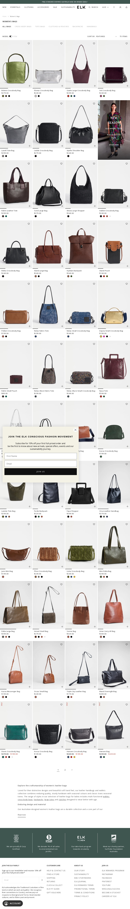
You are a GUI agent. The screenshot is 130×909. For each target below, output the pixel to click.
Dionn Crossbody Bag (11, 751)
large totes (49, 799)
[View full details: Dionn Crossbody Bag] (16, 725)
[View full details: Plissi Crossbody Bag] (49, 545)
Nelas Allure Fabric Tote (44, 391)
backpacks (38, 799)
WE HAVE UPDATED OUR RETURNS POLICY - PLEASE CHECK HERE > (65, 2)
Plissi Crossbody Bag (43, 571)
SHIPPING (51, 878)
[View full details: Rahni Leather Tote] (16, 184)
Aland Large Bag (41, 271)
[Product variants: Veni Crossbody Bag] (94, 446)
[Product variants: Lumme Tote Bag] (29, 506)
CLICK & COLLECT (54, 885)
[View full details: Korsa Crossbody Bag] (49, 725)
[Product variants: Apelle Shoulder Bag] (94, 145)
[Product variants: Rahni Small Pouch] (29, 386)
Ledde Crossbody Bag (43, 150)
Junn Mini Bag (7, 571)
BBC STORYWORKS (82, 878)
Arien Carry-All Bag (107, 631)
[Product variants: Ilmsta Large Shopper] (94, 206)
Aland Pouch (104, 271)
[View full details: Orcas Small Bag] (49, 665)
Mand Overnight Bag (108, 691)
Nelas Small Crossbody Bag (78, 331)
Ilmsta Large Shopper (76, 211)
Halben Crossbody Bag (109, 211)
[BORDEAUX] (68, 96)
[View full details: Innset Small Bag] (49, 605)
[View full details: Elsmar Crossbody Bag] (49, 64)
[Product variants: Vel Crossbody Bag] (127, 85)
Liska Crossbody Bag (75, 571)
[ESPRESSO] (6, 96)
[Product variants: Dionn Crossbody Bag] (29, 746)
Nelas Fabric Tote (41, 331)
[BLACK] (9, 96)
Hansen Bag (104, 751)
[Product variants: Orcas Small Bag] (62, 686)
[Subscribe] (42, 880)
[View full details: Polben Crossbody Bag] (16, 304)
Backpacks (78, 26)
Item (15, 36)
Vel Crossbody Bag (107, 90)
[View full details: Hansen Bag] (114, 725)
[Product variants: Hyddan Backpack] (94, 266)
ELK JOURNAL (80, 881)
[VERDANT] (6, 216)
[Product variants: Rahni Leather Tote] (29, 206)
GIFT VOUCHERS (54, 892)
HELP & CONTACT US (56, 870)
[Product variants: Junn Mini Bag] (29, 566)
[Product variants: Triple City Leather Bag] (94, 686)
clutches (62, 799)
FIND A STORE (53, 874)
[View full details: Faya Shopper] (81, 485)
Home (4, 16)
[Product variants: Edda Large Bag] (29, 626)
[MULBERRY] (101, 96)
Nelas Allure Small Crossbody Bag (81, 391)
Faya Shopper (72, 511)
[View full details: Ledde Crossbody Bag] (49, 124)
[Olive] (3, 637)
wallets (106, 796)
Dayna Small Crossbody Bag (111, 331)
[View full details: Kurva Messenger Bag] (16, 665)
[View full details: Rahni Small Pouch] (16, 365)
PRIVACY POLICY (81, 896)
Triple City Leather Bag (76, 691)
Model (5, 36)
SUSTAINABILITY (81, 874)
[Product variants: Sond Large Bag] (62, 206)
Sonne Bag (71, 631)
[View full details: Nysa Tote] (114, 365)
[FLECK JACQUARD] (36, 336)
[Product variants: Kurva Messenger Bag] (29, 686)
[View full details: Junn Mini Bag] (16, 545)
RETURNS (51, 881)
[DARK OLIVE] (104, 96)
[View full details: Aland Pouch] (114, 244)
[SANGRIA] (6, 757)
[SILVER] (36, 96)
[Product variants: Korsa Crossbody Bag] (62, 746)
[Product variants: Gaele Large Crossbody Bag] (94, 85)
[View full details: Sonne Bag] (81, 605)
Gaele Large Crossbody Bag (78, 90)
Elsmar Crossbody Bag (43, 90)
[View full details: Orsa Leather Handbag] (114, 485)
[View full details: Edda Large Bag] (16, 605)
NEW (4, 7)
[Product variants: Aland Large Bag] (62, 266)
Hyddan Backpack (74, 271)
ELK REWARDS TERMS (84, 885)
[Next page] (72, 770)
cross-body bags (25, 799)
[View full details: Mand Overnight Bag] (114, 665)
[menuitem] (4, 7)
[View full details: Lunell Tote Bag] (16, 124)
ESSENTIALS (15, 7)
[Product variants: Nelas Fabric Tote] (62, 326)
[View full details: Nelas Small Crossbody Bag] (81, 304)
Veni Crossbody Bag (75, 451)
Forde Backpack (40, 511)
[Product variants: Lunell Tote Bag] (29, 145)
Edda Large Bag (8, 631)
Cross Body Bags (23, 26)
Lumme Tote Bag (8, 511)
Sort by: (91, 36)
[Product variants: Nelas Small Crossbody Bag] (94, 326)
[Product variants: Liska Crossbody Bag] (94, 566)
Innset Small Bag (41, 631)
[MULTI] (36, 396)
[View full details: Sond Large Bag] (49, 184)
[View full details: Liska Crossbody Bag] (81, 545)
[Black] (36, 517)
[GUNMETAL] (3, 156)
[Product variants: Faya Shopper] (94, 506)
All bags (7, 26)
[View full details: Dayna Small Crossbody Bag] (114, 304)
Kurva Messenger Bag (11, 691)
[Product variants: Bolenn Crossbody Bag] (29, 85)
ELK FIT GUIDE (53, 889)
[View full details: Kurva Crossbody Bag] (114, 425)
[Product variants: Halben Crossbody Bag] (127, 206)
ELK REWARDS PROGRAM (113, 870)
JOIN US (40, 471)
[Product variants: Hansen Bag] (127, 746)
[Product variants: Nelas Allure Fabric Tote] (62, 386)
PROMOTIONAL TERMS (84, 889)
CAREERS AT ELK (109, 896)
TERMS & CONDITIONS (84, 892)
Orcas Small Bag (41, 691)
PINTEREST (107, 881)
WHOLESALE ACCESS (111, 889)
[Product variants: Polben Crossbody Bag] (29, 326)
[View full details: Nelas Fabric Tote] (49, 304)
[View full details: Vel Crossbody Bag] (114, 64)
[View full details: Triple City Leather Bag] (81, 665)
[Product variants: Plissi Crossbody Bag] (62, 566)
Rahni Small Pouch (9, 391)
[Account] (120, 7)
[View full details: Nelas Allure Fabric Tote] (49, 365)
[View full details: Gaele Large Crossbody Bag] (81, 64)
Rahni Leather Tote (10, 211)
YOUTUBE (106, 885)
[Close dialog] (75, 430)
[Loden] (104, 517)
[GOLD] (101, 336)
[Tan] (42, 517)
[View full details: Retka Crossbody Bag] (16, 244)
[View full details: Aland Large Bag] (49, 244)
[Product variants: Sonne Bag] (94, 626)
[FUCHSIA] (104, 336)
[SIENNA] (36, 276)
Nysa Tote (103, 391)
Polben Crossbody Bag (11, 331)
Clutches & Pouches (59, 26)
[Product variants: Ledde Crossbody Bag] (62, 145)
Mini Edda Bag (105, 571)
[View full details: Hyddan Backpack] (81, 244)
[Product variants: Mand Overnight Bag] (127, 686)
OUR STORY (79, 870)
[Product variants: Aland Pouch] (127, 266)
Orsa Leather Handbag (109, 511)
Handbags (92, 26)
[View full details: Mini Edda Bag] (114, 545)
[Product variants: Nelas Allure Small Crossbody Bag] (94, 386)
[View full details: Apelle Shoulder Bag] (81, 124)
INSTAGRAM (107, 874)
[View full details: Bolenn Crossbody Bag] (16, 64)
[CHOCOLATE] (36, 637)
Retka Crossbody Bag (10, 271)
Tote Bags (40, 26)
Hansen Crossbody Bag (76, 751)
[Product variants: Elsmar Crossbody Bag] (62, 85)
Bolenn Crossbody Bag (11, 90)
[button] (29, 42)
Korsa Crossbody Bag (43, 751)
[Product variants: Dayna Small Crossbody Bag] (127, 326)
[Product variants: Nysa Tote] (127, 386)
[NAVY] (74, 96)
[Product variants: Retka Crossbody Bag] (29, 266)
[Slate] (107, 517)
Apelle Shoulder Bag (75, 150)
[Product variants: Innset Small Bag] (62, 626)
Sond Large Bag (40, 211)
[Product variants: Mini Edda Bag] (127, 566)
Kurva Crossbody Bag (108, 451)
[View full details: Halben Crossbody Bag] (114, 184)
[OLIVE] (3, 96)
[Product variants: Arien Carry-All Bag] (127, 626)
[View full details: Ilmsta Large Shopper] (81, 184)
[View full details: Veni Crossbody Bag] (81, 425)
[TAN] (107, 216)
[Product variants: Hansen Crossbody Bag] (94, 746)
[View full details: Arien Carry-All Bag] (114, 605)
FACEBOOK (107, 878)
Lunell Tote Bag (8, 150)
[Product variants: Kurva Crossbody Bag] (127, 446)
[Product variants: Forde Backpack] (62, 506)
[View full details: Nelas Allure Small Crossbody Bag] (81, 365)
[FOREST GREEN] (71, 96)
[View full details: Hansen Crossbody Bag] (81, 725)
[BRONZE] (36, 577)
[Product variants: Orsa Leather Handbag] (127, 506)
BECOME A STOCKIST (111, 892)
